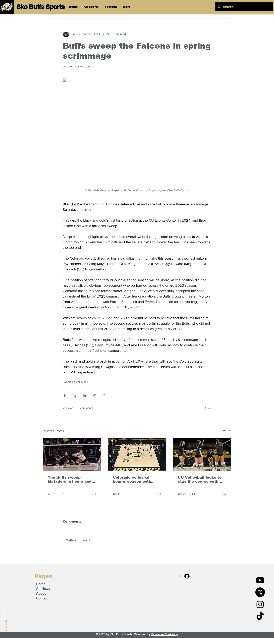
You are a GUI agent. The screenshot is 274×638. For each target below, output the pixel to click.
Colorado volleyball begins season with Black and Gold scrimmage (132, 479)
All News (43, 589)
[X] (260, 592)
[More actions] (208, 34)
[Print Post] (104, 395)
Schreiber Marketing (164, 634)
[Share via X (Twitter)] (74, 395)
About (41, 593)
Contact (42, 598)
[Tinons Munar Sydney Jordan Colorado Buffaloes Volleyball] (72, 454)
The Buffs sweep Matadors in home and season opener (69, 479)
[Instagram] (260, 604)
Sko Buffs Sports (40, 7)
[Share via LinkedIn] (84, 395)
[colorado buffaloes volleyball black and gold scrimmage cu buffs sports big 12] (137, 454)
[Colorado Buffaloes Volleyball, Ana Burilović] (202, 454)
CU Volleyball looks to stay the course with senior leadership (199, 479)
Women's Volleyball (76, 381)
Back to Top (6, 622)
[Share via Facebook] (65, 395)
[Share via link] (94, 395)
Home (40, 584)
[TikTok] (260, 616)
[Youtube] (260, 580)
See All (227, 430)
